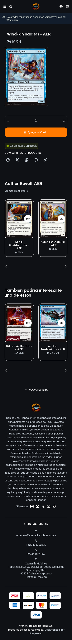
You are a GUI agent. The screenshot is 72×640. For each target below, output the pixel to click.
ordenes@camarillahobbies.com (36, 535)
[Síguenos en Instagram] (32, 506)
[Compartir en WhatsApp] (26, 160)
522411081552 (36, 554)
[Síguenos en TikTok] (54, 506)
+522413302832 (36, 544)
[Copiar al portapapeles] (45, 160)
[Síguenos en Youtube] (48, 506)
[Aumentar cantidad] (64, 120)
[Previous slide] (7, 266)
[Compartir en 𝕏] (17, 160)
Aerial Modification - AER (19, 245)
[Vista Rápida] (28, 219)
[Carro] (67, 6)
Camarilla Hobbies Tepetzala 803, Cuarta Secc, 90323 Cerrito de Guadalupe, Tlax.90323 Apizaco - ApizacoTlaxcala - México (36, 570)
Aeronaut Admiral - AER (53, 243)
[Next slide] (64, 266)
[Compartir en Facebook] (8, 160)
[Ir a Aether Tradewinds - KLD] (53, 323)
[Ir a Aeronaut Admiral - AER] (53, 219)
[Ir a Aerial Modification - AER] (19, 219)
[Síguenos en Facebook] (37, 506)
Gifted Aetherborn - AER (19, 348)
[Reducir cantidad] (8, 120)
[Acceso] (61, 7)
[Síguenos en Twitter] (43, 506)
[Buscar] (10, 7)
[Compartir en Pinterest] (36, 160)
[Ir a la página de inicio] (36, 6)
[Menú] (4, 7)
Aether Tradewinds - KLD (53, 348)
